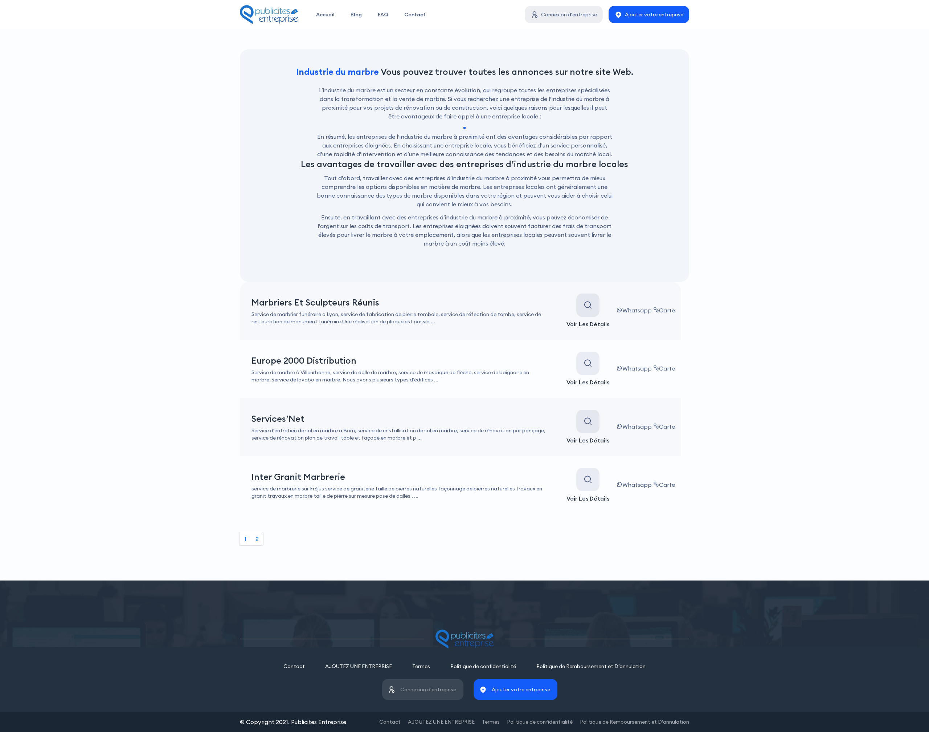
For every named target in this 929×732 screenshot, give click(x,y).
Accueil (325, 14)
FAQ (383, 14)
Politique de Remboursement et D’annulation (591, 666)
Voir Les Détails (587, 324)
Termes (421, 666)
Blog (356, 14)
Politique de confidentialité (483, 666)
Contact (415, 14)
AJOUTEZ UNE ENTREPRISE (358, 666)
